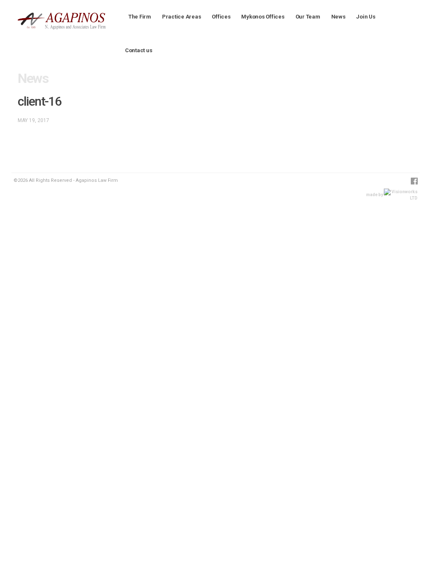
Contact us (138, 50)
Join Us (365, 16)
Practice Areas (181, 16)
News (338, 16)
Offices (221, 16)
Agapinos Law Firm (48, 17)
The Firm (139, 16)
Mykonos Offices (262, 16)
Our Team (307, 16)
